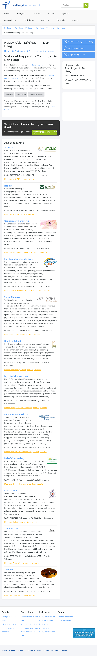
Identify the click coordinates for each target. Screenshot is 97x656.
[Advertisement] (79, 106)
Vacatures (36, 13)
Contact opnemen (65, 617)
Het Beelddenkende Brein (18, 259)
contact (24, 179)
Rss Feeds (30, 650)
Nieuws (51, 13)
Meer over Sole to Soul (13, 522)
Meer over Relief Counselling (16, 484)
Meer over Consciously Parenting (18, 252)
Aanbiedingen (10, 20)
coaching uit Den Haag (38, 65)
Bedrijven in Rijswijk (47, 617)
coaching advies (36, 94)
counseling (21, 94)
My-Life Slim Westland (16, 376)
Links (39, 650)
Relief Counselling (14, 458)
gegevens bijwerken (76, 55)
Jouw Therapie (12, 297)
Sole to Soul (11, 490)
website (32, 179)
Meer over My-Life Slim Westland (18, 408)
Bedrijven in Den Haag (31, 5)
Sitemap (21, 650)
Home (6, 13)
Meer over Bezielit (11, 214)
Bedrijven (21, 13)
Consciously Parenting (16, 221)
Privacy (46, 650)
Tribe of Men (11, 528)
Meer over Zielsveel (12, 595)
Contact (75, 20)
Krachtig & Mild (12, 341)
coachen (9, 94)
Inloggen (54, 650)
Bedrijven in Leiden (47, 632)
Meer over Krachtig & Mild (15, 370)
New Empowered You (16, 414)
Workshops (29, 20)
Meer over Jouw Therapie (14, 334)
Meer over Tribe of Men (14, 563)
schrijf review (44, 132)
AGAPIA (8, 147)
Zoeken (12, 650)
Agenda (65, 13)
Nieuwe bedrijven (9, 624)
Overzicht (61, 20)
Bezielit (8, 186)
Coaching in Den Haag (55, 28)
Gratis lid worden (64, 620)
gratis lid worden (84, 633)
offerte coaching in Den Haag (80, 42)
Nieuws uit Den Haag (29, 628)
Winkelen (45, 20)
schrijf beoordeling (76, 48)
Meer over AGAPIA (12, 179)
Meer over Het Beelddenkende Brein (19, 290)
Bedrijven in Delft (46, 620)
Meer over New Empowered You (17, 452)
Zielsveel (9, 569)
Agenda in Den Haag (29, 624)
